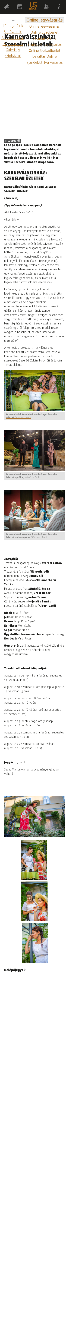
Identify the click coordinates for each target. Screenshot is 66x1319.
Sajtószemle (13, 32)
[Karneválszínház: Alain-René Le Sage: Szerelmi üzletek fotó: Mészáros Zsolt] (34, 860)
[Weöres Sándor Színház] (33, 7)
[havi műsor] (19, 7)
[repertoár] (6, 7)
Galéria (11, 50)
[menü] (13, 20)
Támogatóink (13, 26)
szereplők (14, 141)
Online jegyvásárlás (44, 26)
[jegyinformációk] (59, 7)
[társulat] (46, 7)
